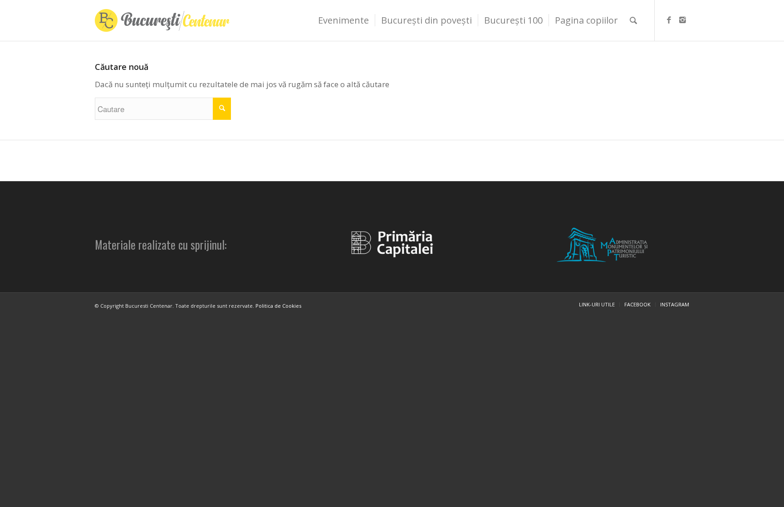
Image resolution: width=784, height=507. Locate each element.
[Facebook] (669, 20)
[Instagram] (682, 20)
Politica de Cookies (278, 305)
